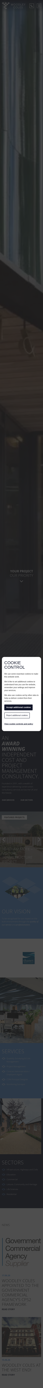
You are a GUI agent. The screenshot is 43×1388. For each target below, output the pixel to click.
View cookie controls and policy (18, 724)
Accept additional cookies (18, 707)
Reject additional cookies (17, 715)
